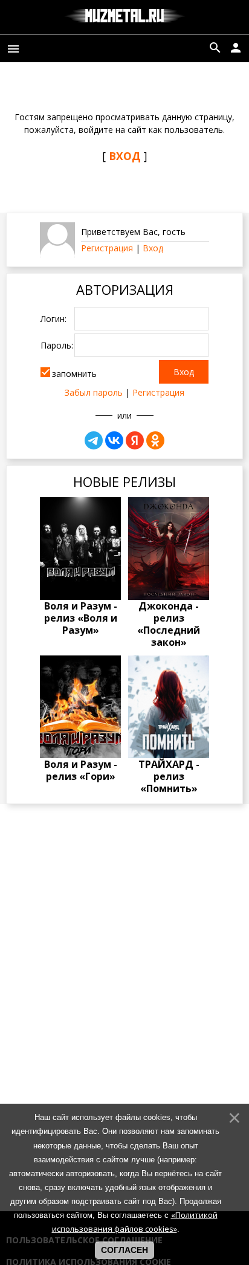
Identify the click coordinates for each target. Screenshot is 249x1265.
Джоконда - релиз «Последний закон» (168, 624)
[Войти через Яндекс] (135, 440)
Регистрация (107, 248)
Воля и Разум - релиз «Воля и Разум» (80, 618)
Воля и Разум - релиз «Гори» (80, 770)
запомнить (74, 373)
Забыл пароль (94, 392)
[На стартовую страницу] (124, 17)
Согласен (124, 1250)
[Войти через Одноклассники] (155, 440)
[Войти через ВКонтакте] (114, 440)
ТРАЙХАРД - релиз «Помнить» (168, 776)
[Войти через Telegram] (94, 440)
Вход (153, 248)
